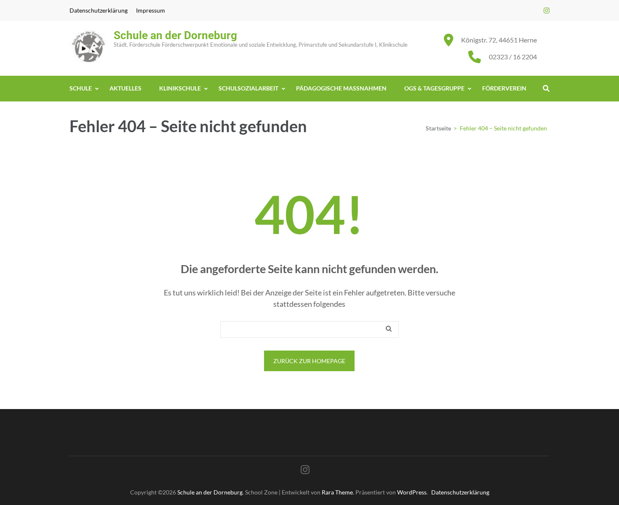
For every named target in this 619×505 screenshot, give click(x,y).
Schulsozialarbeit (248, 88)
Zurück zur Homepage (309, 360)
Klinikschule (180, 88)
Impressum (150, 10)
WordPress (412, 492)
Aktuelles (125, 88)
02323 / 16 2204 (513, 57)
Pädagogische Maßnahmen (341, 88)
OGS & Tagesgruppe (434, 88)
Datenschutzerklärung (98, 10)
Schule (80, 88)
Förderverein (504, 88)
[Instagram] (547, 10)
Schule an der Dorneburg (175, 35)
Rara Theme (337, 492)
